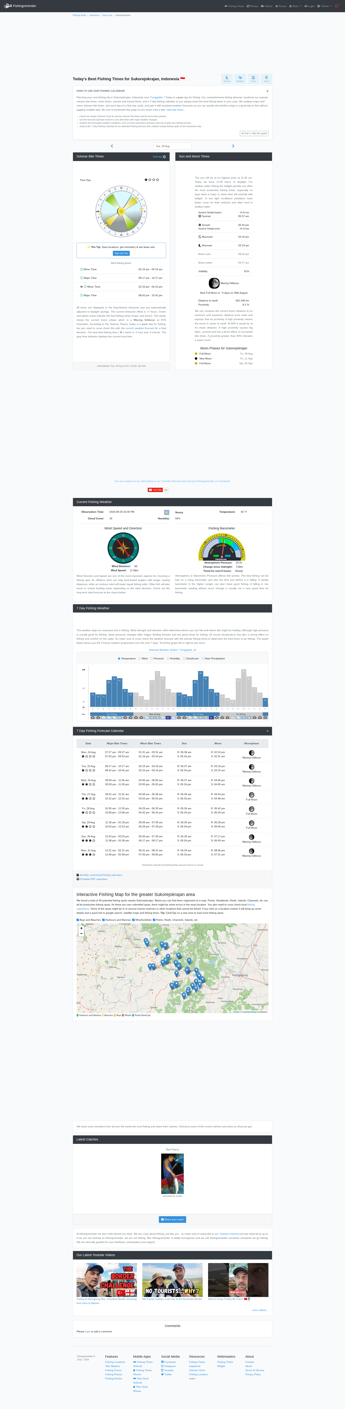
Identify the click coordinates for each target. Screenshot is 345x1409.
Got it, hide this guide (256, 133)
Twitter (168, 1374)
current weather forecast (140, 328)
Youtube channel (228, 1233)
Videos (268, 6)
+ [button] (81, 928)
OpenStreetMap (250, 1011)
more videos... (260, 1310)
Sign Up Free (121, 253)
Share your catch (174, 1219)
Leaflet (236, 1011)
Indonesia (94, 15)
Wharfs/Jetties (143, 919)
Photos (254, 6)
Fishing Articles (113, 1378)
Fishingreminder (24, 6)
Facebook (170, 1362)
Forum (282, 6)
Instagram (170, 1366)
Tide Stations (112, 1366)
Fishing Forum (113, 1370)
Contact (249, 1362)
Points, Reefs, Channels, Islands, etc (177, 919)
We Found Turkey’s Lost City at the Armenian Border (172, 1299)
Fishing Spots (79, 15)
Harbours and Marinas (118, 919)
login (87, 1331)
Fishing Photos (113, 1374)
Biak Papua (172, 1149)
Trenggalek (156, 97)
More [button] (295, 6)
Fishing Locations (115, 1362)
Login (310, 6)
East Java (107, 15)
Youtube (169, 1370)
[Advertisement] (172, 44)
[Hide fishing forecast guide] (267, 91)
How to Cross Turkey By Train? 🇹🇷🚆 (229, 1299)
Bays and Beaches (90, 919)
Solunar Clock (197, 1370)
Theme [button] (325, 6)
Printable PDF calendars (93, 879)
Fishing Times (235, 6)
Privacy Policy (253, 1374)
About (248, 1366)
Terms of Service (254, 1370)
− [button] (81, 933)
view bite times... (176, 109)
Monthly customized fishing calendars (101, 875)
